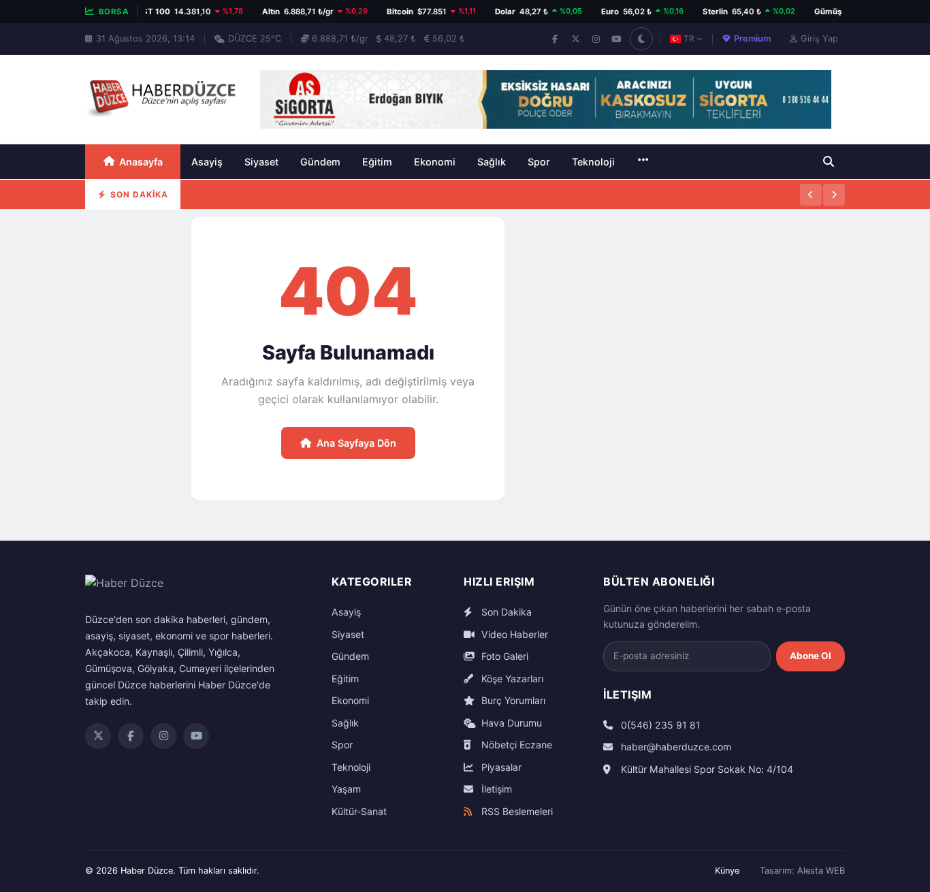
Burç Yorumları (512, 700)
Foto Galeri (503, 656)
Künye (727, 870)
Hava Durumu (510, 723)
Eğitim (377, 162)
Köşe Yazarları (511, 678)
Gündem (320, 162)
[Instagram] (595, 38)
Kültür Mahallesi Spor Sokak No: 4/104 (705, 769)
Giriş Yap (819, 38)
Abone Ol (810, 655)
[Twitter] (98, 736)
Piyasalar (500, 767)
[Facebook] (554, 38)
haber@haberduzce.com (674, 746)
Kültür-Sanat (359, 811)
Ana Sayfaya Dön (356, 443)
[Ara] (828, 161)
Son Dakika (505, 612)
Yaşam (346, 789)
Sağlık (491, 162)
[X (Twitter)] (575, 38)
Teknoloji (593, 162)
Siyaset (261, 162)
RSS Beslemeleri (516, 811)
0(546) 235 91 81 (659, 725)
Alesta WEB (821, 870)
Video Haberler (513, 634)
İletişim (495, 789)
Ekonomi (434, 162)
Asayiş (207, 162)
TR (689, 38)
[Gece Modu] (641, 38)
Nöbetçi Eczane (515, 744)
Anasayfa (141, 162)
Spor (539, 162)
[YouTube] (616, 38)
